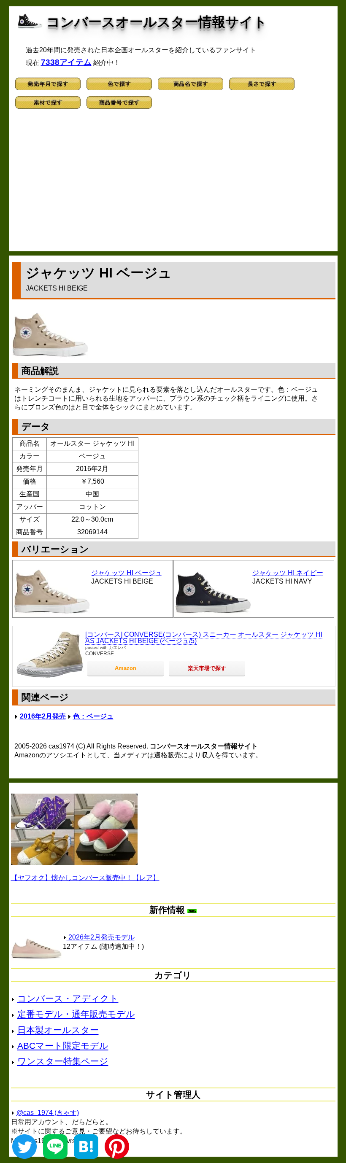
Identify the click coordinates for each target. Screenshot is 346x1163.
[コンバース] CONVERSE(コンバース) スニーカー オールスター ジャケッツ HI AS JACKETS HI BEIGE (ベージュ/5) (203, 638)
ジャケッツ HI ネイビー (287, 572)
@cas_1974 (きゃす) (47, 1112)
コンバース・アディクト (68, 998)
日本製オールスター (58, 1030)
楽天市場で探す (207, 668)
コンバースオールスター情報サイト (156, 22)
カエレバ (117, 647)
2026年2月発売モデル (101, 937)
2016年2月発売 (43, 716)
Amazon (125, 668)
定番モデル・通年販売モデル (76, 1014)
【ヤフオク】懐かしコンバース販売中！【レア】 (85, 877)
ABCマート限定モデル (62, 1045)
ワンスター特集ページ (62, 1061)
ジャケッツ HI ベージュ (126, 572)
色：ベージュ (93, 716)
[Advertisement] (173, 184)
